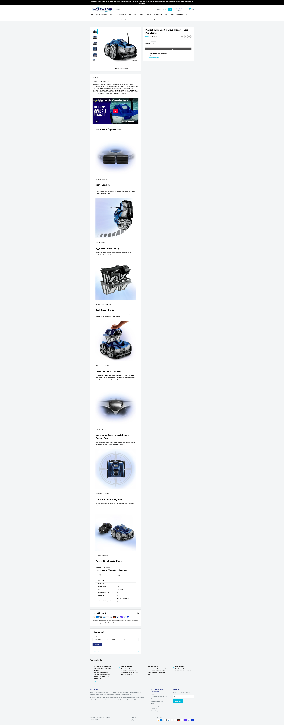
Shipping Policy (98, 681)
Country (95, 636)
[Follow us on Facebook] (132, 720)
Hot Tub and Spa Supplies (160, 14)
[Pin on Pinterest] (185, 36)
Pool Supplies (132, 14)
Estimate (97, 644)
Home (91, 14)
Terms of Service (155, 699)
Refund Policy (151, 19)
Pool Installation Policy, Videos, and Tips (120, 19)
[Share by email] (190, 36)
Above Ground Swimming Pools (104, 14)
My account (178, 10)
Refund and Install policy (157, 701)
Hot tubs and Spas (144, 14)
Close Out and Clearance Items (179, 14)
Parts (142, 19)
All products (97, 24)
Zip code (129, 636)
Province (112, 636)
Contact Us (154, 708)
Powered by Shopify (94, 719)
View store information (153, 57)
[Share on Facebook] (182, 36)
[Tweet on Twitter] (188, 36)
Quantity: (147, 43)
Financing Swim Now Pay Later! (159, 696)
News (152, 703)
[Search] (170, 9)
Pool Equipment (120, 14)
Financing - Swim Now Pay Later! (98, 19)
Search (136, 19)
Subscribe (178, 701)
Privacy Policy (154, 710)
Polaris (147, 36)
